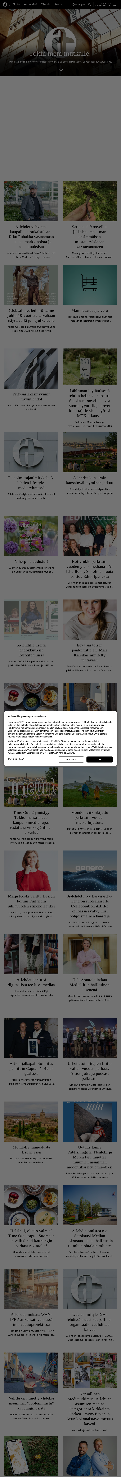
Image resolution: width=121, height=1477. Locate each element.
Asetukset (71, 759)
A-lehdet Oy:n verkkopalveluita (59, 753)
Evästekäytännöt (16, 759)
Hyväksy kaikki (99, 760)
